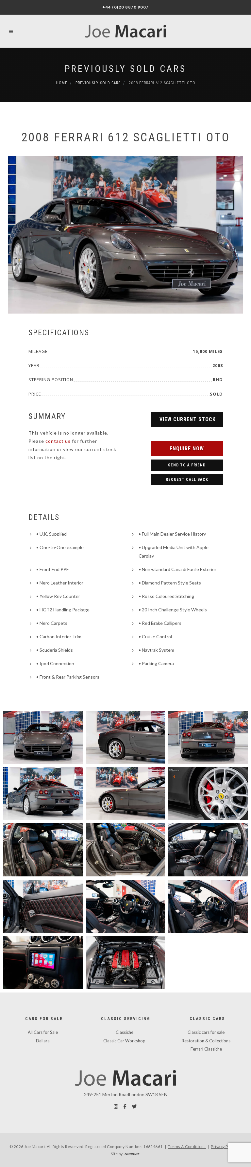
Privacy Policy (224, 1146)
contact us (58, 441)
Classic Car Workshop (124, 1040)
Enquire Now (187, 448)
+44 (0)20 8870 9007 (125, 7)
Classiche (124, 1032)
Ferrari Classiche (206, 1049)
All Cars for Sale (43, 1032)
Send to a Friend (187, 465)
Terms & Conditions (187, 1146)
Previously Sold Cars (125, 68)
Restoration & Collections (206, 1040)
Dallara (43, 1040)
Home (61, 83)
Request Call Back (187, 479)
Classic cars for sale (206, 1032)
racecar (132, 1153)
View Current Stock (187, 419)
